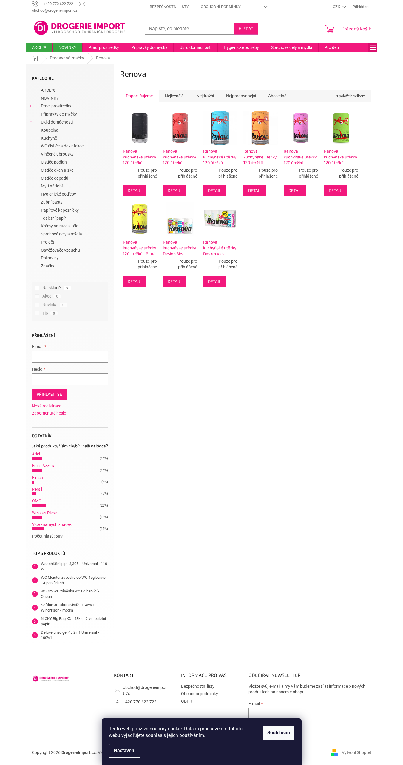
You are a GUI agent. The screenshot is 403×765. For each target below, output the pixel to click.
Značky (47, 266)
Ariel (36, 454)
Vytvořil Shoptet (356, 752)
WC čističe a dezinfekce (62, 146)
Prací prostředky (56, 106)
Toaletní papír (53, 218)
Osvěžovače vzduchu (60, 250)
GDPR (186, 701)
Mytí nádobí (52, 186)
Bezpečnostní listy (169, 6)
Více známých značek (52, 524)
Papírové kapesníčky (60, 210)
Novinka (53, 304)
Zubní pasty (52, 202)
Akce (50, 296)
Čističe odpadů (54, 178)
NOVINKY (50, 98)
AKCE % (48, 90)
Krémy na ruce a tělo (59, 226)
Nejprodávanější (241, 95)
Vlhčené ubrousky (57, 154)
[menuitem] (39, 47)
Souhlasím (278, 732)
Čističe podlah (54, 162)
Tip (48, 313)
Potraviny (50, 257)
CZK (337, 6)
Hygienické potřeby (58, 194)
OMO (36, 500)
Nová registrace (46, 406)
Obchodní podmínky (221, 6)
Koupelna (49, 130)
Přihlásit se (49, 394)
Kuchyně (49, 138)
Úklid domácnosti (57, 122)
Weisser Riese (44, 512)
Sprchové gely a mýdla (61, 234)
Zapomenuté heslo (49, 413)
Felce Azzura (43, 465)
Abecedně (277, 95)
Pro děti (48, 242)
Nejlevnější (174, 95)
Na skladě (55, 287)
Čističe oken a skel (57, 170)
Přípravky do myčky (59, 114)
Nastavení (124, 750)
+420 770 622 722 (140, 701)
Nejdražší (205, 95)
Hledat (246, 28)
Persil (37, 489)
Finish (37, 477)
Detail (134, 190)
